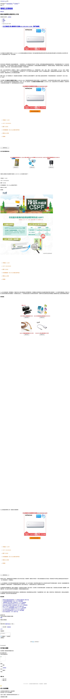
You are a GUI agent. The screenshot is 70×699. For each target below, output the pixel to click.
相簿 (3, 19)
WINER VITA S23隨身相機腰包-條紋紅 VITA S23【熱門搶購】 (15, 607)
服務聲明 (45, 683)
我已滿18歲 (2, 696)
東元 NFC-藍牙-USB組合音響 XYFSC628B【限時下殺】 (13, 606)
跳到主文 (2, 11)
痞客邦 (6, 623)
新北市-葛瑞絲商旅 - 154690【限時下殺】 (10, 611)
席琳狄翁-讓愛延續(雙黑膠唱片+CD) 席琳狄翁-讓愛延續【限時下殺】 (16, 599)
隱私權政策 (41, 683)
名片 (3, 21)
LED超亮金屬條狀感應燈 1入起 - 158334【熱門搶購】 (13, 601)
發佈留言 (2, 637)
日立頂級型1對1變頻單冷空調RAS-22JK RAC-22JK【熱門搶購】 (21, 26)
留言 (9, 623)
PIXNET (27, 683)
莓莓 (1, 617)
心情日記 (4, 667)
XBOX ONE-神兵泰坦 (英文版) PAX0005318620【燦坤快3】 (14, 603)
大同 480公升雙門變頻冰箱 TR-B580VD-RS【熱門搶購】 (13, 610)
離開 (6, 696)
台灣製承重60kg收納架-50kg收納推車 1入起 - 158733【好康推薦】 (15, 605)
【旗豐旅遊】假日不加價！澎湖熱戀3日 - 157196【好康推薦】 (15, 602)
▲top (1, 628)
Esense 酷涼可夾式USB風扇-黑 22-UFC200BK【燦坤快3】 (14, 609)
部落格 (4, 20)
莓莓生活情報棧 (6, 8)
